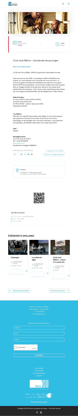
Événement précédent (21, 291)
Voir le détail (16, 271)
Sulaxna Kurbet (42, 402)
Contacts (39, 375)
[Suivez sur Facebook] (37, 412)
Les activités (39, 368)
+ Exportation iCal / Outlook (54, 151)
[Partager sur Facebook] (14, 154)
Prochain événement (57, 291)
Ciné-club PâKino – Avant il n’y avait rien (59, 259)
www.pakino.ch (18, 143)
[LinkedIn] (21, 154)
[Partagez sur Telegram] (28, 154)
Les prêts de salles (39, 373)
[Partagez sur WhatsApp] (24, 154)
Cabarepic (15, 257)
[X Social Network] (18, 154)
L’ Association (39, 370)
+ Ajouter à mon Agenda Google (54, 154)
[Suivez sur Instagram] (41, 412)
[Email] (31, 154)
